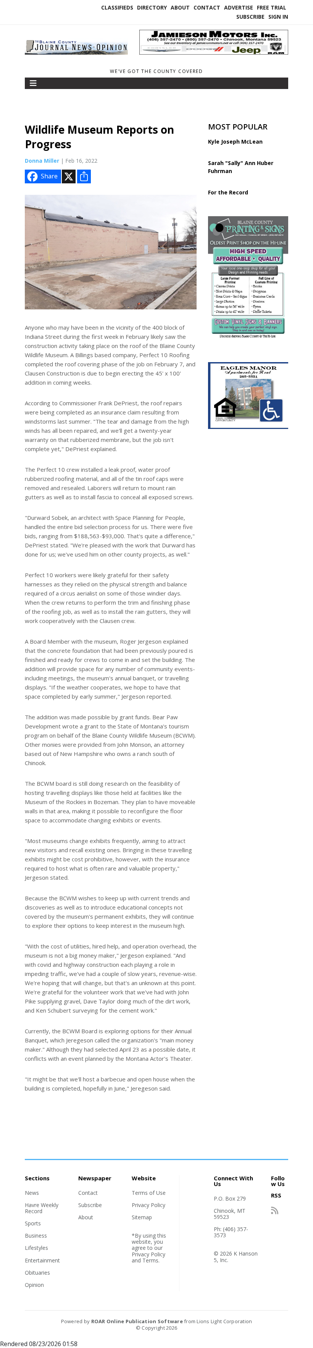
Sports (33, 1223)
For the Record (228, 192)
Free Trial (271, 7)
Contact (207, 7)
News (32, 1192)
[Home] (76, 54)
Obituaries (37, 1272)
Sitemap (142, 1217)
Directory (152, 7)
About (180, 7)
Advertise (238, 7)
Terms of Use (149, 1192)
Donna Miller (42, 160)
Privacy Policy (148, 1205)
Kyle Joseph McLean (235, 141)
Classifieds (117, 7)
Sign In (278, 16)
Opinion (34, 1284)
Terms (150, 1260)
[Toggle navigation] (33, 83)
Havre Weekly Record (41, 1208)
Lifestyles (36, 1247)
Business (36, 1235)
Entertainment (42, 1260)
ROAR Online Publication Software (137, 1321)
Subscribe (250, 16)
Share (49, 176)
